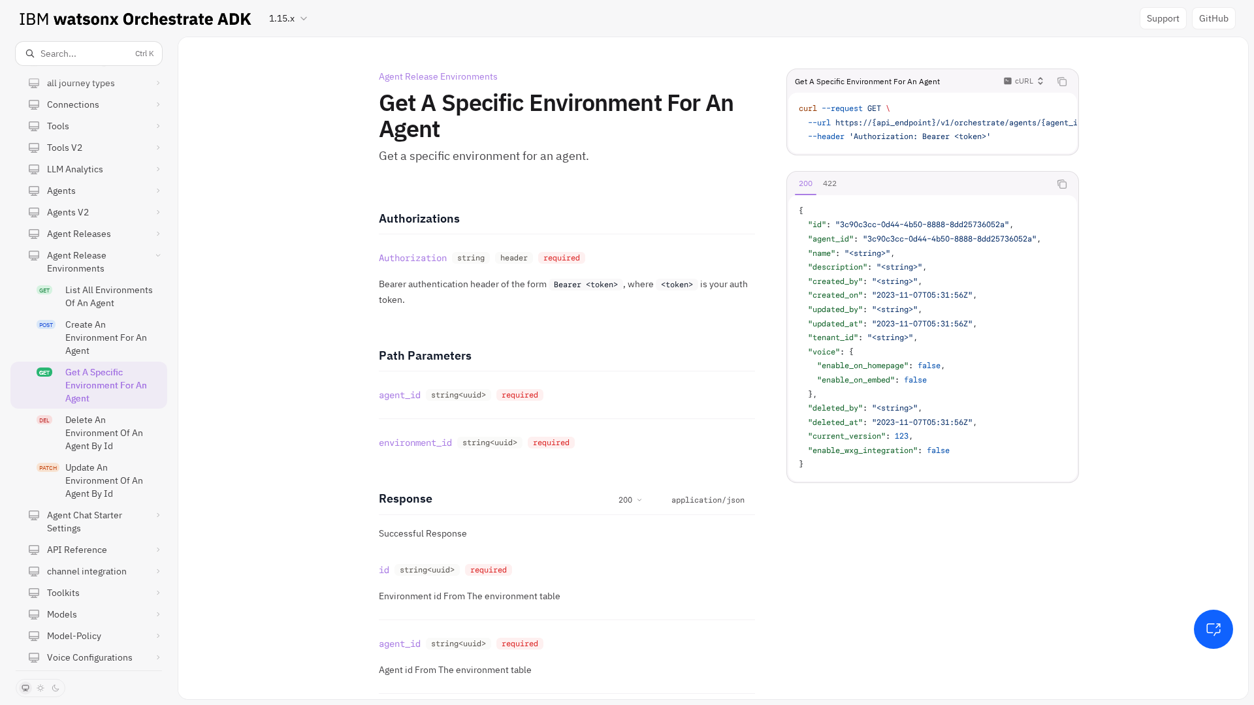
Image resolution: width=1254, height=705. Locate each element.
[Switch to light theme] (40, 688)
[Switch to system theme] (25, 688)
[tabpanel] (932, 338)
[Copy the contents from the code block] (1061, 81)
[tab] (805, 183)
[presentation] (88, 367)
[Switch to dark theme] (55, 688)
